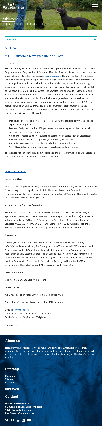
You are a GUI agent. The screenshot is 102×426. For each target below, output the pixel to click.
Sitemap (9, 379)
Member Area (12, 388)
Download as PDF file (15, 171)
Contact (9, 382)
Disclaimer (10, 376)
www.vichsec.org (52, 76)
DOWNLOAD (12, 325)
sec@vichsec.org (20, 309)
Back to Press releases (16, 48)
